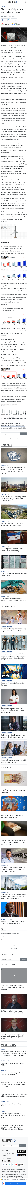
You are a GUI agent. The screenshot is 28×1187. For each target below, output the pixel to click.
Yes (3, 936)
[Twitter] (5, 19)
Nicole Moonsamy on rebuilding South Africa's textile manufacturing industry (13, 987)
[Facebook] (2, 19)
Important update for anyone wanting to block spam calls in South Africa (13, 1115)
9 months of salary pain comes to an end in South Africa (13, 816)
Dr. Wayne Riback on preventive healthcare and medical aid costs (12, 1012)
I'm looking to (6, 941)
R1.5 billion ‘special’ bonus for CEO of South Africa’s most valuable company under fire (13, 869)
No (3, 939)
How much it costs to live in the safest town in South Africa (12, 525)
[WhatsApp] (12, 19)
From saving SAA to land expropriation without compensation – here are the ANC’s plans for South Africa (13, 425)
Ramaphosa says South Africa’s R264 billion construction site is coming (14, 1095)
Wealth (3, 813)
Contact (5, 1155)
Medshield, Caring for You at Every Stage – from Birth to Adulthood (13, 630)
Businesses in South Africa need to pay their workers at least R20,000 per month (13, 1084)
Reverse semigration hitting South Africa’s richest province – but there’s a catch (13, 499)
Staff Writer (4, 16)
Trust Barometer (20, 48)
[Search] (26, 2)
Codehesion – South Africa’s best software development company (13, 736)
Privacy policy (7, 1158)
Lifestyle (3, 6)
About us (5, 1150)
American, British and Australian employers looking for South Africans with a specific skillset (12, 1127)
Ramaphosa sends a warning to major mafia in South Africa (12, 922)
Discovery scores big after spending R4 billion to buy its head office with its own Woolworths (14, 896)
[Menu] (2, 2)
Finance (3, 788)
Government (5, 838)
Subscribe (23, 434)
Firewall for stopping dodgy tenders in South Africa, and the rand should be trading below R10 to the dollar (13, 1053)
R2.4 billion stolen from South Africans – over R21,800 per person (13, 600)
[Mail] (15, 19)
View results (14, 948)
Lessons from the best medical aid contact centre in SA (13, 761)
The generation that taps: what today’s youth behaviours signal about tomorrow (12, 710)
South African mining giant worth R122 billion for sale (12, 1074)
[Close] (26, 1179)
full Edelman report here (18, 418)
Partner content (7, 626)
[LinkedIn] (8, 19)
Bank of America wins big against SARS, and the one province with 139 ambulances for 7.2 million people (13, 470)
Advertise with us (8, 1153)
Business (3, 571)
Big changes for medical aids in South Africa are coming (12, 550)
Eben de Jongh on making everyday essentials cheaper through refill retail (13, 1036)
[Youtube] (16, 1164)
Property (4, 494)
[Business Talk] (21, 1164)
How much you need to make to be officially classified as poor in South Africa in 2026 (14, 842)
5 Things (3, 465)
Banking (3, 596)
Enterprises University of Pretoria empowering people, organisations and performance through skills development (13, 657)
